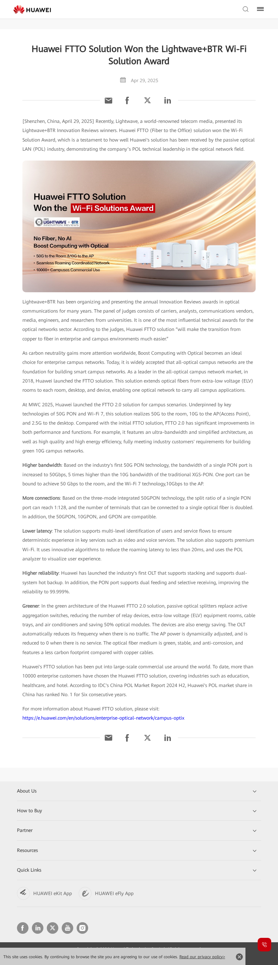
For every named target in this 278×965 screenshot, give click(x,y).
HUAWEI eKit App (52, 893)
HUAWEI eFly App (114, 893)
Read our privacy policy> (202, 956)
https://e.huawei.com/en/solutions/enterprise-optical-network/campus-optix (103, 718)
